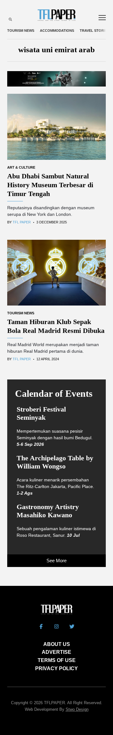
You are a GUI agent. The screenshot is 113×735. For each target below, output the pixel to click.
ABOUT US (56, 644)
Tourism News (20, 30)
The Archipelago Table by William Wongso (55, 462)
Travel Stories (94, 30)
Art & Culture (21, 167)
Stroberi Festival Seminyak (41, 413)
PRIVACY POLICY (56, 668)
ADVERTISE (56, 652)
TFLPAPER (54, 702)
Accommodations (57, 30)
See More (56, 560)
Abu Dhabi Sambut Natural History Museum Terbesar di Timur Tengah (50, 185)
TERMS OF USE (57, 660)
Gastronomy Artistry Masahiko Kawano (48, 511)
